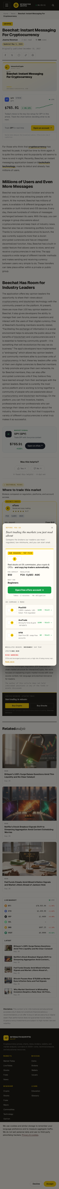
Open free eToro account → (29, 590)
